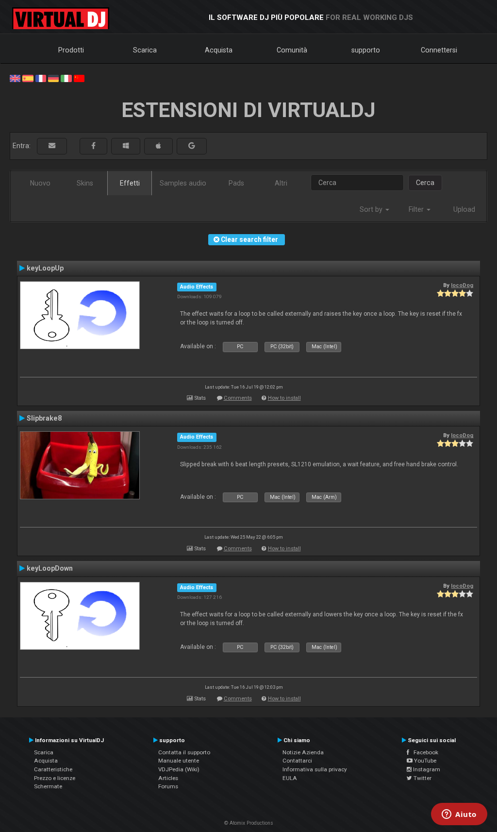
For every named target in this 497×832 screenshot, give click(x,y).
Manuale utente (178, 760)
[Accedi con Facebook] (93, 146)
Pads (236, 183)
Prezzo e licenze (54, 778)
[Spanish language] (27, 78)
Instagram (426, 769)
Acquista (218, 50)
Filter (417, 209)
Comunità (292, 50)
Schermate (48, 786)
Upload (464, 209)
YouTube (424, 760)
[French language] (40, 78)
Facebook (423, 752)
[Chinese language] (79, 78)
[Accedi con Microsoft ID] (125, 146)
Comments (238, 398)
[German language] (53, 78)
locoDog (462, 285)
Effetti (130, 183)
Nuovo (40, 183)
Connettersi (439, 50)
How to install (284, 398)
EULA (289, 778)
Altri (281, 183)
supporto (365, 50)
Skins (85, 183)
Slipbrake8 (44, 418)
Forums (168, 786)
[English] (15, 78)
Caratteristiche (53, 769)
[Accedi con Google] (192, 146)
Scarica (145, 50)
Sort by (372, 209)
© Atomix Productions (248, 823)
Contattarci (297, 760)
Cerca (425, 183)
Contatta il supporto (184, 752)
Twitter (421, 778)
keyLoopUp (45, 268)
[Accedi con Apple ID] (158, 146)
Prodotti (71, 50)
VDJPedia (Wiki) (178, 769)
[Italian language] (66, 78)
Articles (168, 778)
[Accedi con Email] (52, 146)
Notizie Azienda (303, 752)
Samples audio (183, 183)
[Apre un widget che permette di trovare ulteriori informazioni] (459, 815)
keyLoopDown (50, 568)
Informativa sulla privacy (314, 769)
